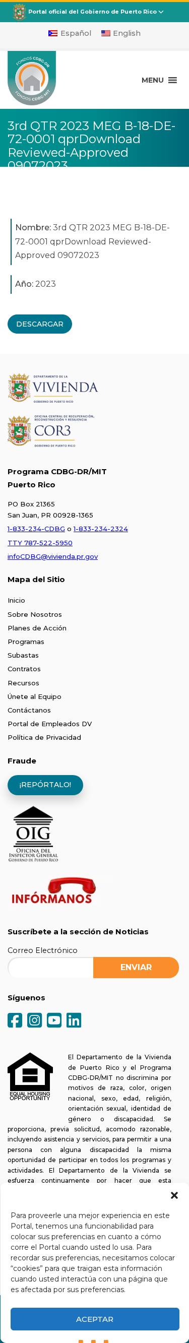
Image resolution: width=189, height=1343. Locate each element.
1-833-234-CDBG (36, 529)
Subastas (23, 655)
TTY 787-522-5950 (40, 543)
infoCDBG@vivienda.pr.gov (53, 556)
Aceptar (94, 1319)
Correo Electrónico (43, 950)
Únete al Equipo (34, 696)
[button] (174, 1195)
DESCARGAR (40, 324)
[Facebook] (15, 1021)
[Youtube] (54, 1021)
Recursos (23, 683)
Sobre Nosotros (35, 614)
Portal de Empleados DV (50, 724)
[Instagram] (34, 1021)
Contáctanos (29, 710)
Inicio (16, 600)
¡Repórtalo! (45, 784)
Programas (26, 641)
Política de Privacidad (44, 737)
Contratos (24, 669)
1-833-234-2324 (101, 529)
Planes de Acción (37, 628)
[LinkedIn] (74, 1021)
